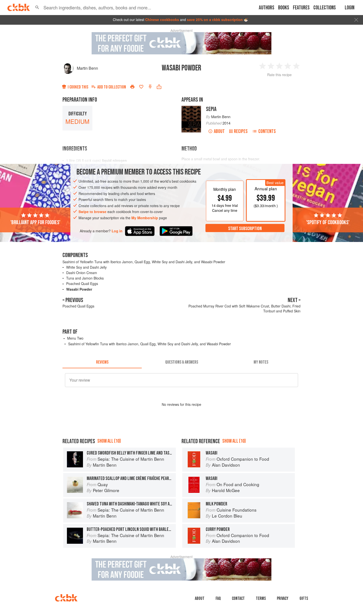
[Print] (132, 86)
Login (349, 7)
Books (283, 7)
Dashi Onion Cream (81, 272)
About (219, 131)
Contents (267, 131)
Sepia (211, 109)
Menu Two (75, 338)
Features (301, 7)
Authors (266, 7)
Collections (324, 7)
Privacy (282, 598)
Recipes (241, 131)
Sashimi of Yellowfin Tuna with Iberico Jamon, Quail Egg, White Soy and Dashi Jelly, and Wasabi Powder (143, 261)
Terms (261, 598)
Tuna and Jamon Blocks (85, 278)
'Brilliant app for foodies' (35, 222)
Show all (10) (109, 441)
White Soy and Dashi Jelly (86, 267)
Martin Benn (87, 68)
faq (218, 598)
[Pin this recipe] (150, 86)
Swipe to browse (92, 211)
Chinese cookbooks (162, 19)
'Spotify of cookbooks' (327, 222)
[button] (37, 7)
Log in (117, 230)
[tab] (102, 362)
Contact (238, 598)
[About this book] (191, 108)
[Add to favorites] (141, 86)
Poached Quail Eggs (82, 283)
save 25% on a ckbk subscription (215, 19)
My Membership (144, 217)
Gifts (304, 598)
